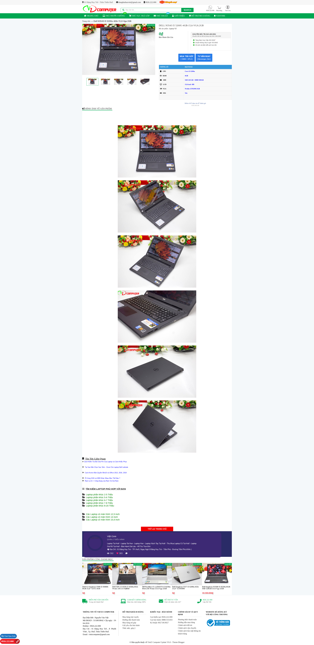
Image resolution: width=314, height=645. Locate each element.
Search (187, 10)
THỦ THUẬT (162, 16)
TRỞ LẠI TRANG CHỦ (157, 529)
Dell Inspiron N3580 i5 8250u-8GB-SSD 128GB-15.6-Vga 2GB (216, 588)
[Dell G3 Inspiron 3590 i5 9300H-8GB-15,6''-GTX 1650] (97, 574)
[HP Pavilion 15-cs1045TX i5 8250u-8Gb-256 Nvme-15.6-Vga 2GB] (157, 574)
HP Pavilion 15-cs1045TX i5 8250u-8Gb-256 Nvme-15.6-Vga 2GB (156, 588)
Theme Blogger (178, 642)
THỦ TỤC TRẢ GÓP (140, 16)
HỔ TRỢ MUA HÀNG (200, 16)
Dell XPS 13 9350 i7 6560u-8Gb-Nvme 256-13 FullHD (125, 588)
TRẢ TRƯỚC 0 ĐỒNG (115, 16)
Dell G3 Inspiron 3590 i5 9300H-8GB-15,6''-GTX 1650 (95, 588)
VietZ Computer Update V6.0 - (160, 642)
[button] (227, 8)
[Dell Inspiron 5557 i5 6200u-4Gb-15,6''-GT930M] (187, 574)
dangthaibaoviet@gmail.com (129, 2)
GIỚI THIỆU (179, 16)
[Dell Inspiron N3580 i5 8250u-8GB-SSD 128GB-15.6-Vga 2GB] (217, 574)
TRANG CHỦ (92, 16)
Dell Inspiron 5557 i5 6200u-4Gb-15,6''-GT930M (185, 588)
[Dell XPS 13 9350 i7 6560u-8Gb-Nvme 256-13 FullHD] (127, 574)
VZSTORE (220, 16)
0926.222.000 (150, 2)
